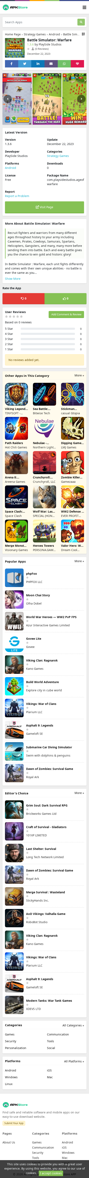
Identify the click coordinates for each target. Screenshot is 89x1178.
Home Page (13, 34)
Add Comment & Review (66, 314)
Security (10, 1041)
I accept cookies (51, 1173)
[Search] (81, 22)
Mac (50, 1077)
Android (54, 34)
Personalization (15, 1048)
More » (79, 375)
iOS (49, 1070)
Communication (58, 1034)
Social (51, 1048)
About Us (8, 1142)
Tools (50, 1041)
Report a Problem (17, 196)
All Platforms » (74, 1061)
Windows (11, 1077)
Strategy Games (35, 34)
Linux (8, 1084)
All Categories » (73, 1025)
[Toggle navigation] (84, 7)
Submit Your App (13, 1123)
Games (9, 1034)
